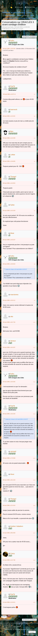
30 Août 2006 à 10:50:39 (9, 48)
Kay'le (32, 15)
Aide (24, 634)
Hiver (12, 474)
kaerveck (13, 109)
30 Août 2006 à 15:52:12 (9, 300)
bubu (12, 40)
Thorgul (13, 176)
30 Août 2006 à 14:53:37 (9, 239)
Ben (11, 131)
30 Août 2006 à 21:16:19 (9, 505)
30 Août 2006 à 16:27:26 (9, 322)
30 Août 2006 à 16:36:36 (9, 381)
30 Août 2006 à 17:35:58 (9, 458)
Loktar (12, 155)
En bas (3, 33)
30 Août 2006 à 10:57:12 (9, 94)
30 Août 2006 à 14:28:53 (9, 183)
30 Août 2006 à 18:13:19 (9, 480)
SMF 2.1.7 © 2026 (7, 626)
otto (11, 316)
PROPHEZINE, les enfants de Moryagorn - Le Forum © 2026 (20, 629)
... (17, 33)
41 (18, 33)
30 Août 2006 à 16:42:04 (9, 413)
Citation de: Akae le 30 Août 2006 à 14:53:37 (16, 269)
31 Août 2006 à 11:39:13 (9, 602)
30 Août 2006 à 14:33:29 (9, 210)
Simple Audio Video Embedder (10, 628)
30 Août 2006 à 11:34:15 (9, 116)
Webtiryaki (11, 625)
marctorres (14, 294)
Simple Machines (16, 626)
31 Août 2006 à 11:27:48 (9, 560)
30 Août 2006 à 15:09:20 (9, 264)
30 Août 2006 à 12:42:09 (9, 138)
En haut (4, 616)
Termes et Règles (30, 634)
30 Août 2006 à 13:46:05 (9, 161)
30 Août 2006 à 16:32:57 (9, 347)
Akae (12, 233)
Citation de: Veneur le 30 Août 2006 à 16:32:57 (16, 419)
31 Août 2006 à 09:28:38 (9, 533)
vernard (13, 451)
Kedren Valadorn (16, 526)
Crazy (12, 553)
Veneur (13, 341)
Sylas (12, 205)
